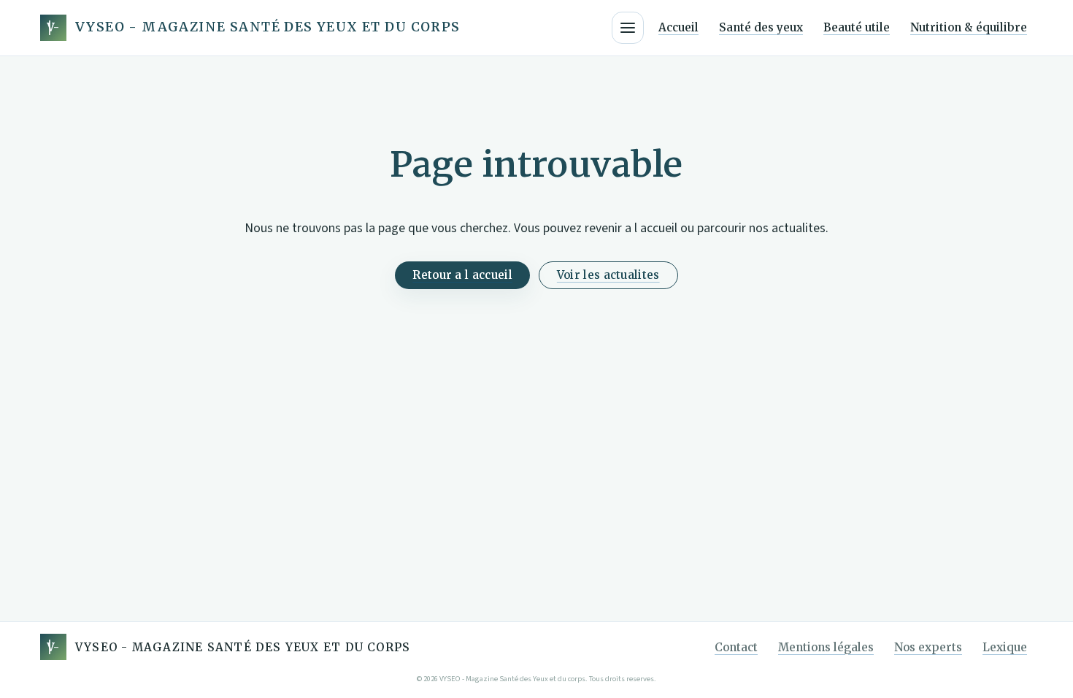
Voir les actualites (608, 275)
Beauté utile (856, 27)
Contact (736, 647)
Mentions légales (826, 647)
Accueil (678, 27)
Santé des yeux (761, 27)
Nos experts (928, 647)
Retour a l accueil (462, 275)
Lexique (1004, 647)
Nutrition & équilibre (968, 27)
